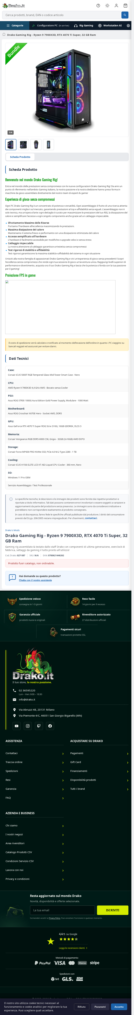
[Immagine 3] (36, 144)
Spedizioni (12, 771)
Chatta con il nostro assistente (35, 580)
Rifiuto (82, 1006)
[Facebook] (50, 726)
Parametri (100, 1006)
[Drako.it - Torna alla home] (13, 5)
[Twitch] (39, 726)
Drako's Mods (12, 530)
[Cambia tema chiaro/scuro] (107, 5)
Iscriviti (112, 910)
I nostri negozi (14, 834)
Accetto (119, 1006)
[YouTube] (17, 726)
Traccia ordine (14, 762)
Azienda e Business (20, 813)
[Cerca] (124, 15)
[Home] (4, 35)
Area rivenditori (15, 843)
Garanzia (11, 788)
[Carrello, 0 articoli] (125, 5)
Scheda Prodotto (20, 157)
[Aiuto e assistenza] (98, 5)
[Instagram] (28, 726)
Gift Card (75, 762)
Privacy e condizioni (17, 879)
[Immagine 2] (23, 144)
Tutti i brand (77, 788)
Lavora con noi (14, 870)
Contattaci (12, 753)
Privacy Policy (54, 918)
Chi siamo (11, 825)
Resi (8, 780)
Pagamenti (76, 753)
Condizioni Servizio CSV (20, 861)
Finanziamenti (78, 771)
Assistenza (14, 741)
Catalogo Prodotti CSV (19, 852)
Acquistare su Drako (86, 741)
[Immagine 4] (48, 144)
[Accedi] (116, 5)
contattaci (91, 518)
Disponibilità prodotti (83, 780)
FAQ (8, 797)
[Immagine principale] (10, 144)
